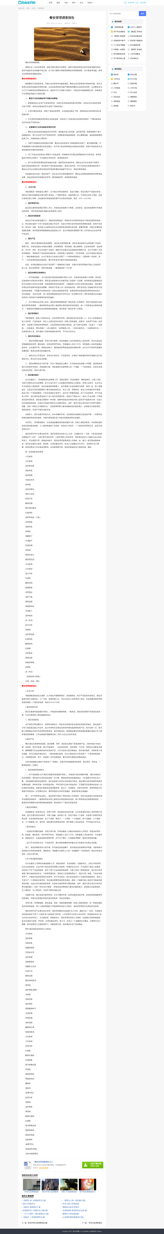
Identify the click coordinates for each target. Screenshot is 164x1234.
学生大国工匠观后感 (71, 1204)
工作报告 (116, 88)
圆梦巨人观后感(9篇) (71, 1214)
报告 (58, 3)
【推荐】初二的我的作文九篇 (34, 1200)
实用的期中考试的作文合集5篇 (75, 1210)
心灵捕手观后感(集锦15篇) (73, 1217)
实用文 (89, 3)
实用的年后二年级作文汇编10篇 (35, 1210)
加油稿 (115, 106)
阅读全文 (67, 23)
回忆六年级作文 (29, 1204)
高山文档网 (76, 1231)
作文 (81, 3)
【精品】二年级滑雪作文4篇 (34, 1217)
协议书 (132, 106)
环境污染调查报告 (95, 1223)
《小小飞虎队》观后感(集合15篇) (36, 1214)
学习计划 (133, 79)
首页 (50, 3)
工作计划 (133, 88)
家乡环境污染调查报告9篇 (37, 1223)
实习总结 (133, 92)
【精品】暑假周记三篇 (31, 1207)
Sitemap (99, 1231)
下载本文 (74, 23)
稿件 (73, 3)
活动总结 (116, 97)
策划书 (115, 74)
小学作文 (116, 79)
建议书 (115, 83)
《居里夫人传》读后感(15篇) (74, 1200)
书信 (66, 3)
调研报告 (133, 101)
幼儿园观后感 (135, 45)
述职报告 (116, 101)
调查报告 (41, 8)
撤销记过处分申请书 (71, 1207)
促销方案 (133, 83)
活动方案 (133, 74)
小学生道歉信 (135, 54)
